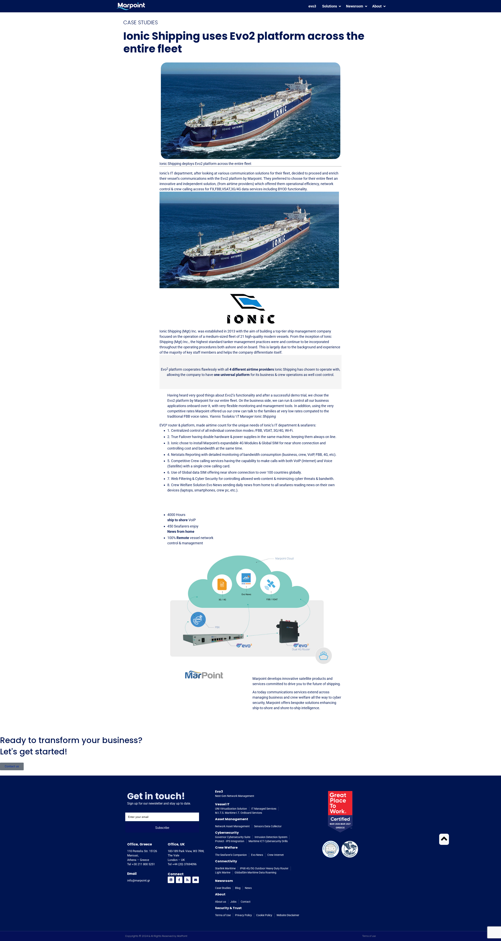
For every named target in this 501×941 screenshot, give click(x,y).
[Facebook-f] (179, 880)
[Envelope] (195, 880)
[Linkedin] (171, 880)
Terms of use (369, 936)
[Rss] (187, 880)
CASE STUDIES (140, 22)
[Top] (444, 838)
